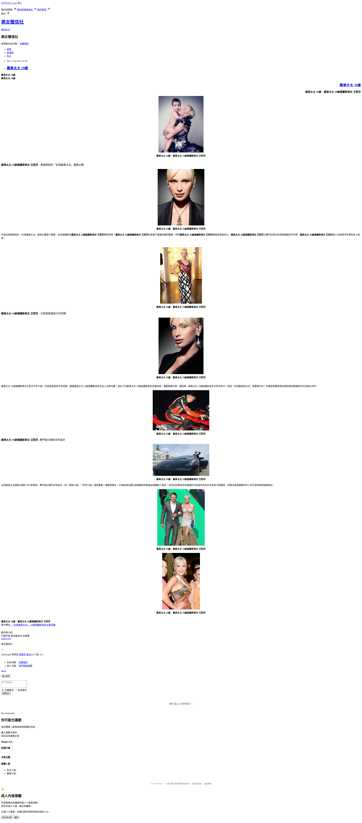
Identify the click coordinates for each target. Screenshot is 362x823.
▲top (3, 671)
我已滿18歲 (7, 817)
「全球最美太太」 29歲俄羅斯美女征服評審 (33, 625)
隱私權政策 (197, 784)
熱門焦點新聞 (25, 666)
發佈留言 (6, 693)
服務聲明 (208, 784)
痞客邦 (22, 654)
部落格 (10, 53)
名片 (9, 56)
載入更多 (6, 676)
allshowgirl (6, 638)
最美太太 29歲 (17, 68)
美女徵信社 (12, 21)
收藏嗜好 (24, 43)
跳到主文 (5, 30)
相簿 (9, 49)
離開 (16, 817)
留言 (28, 654)
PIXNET (160, 784)
